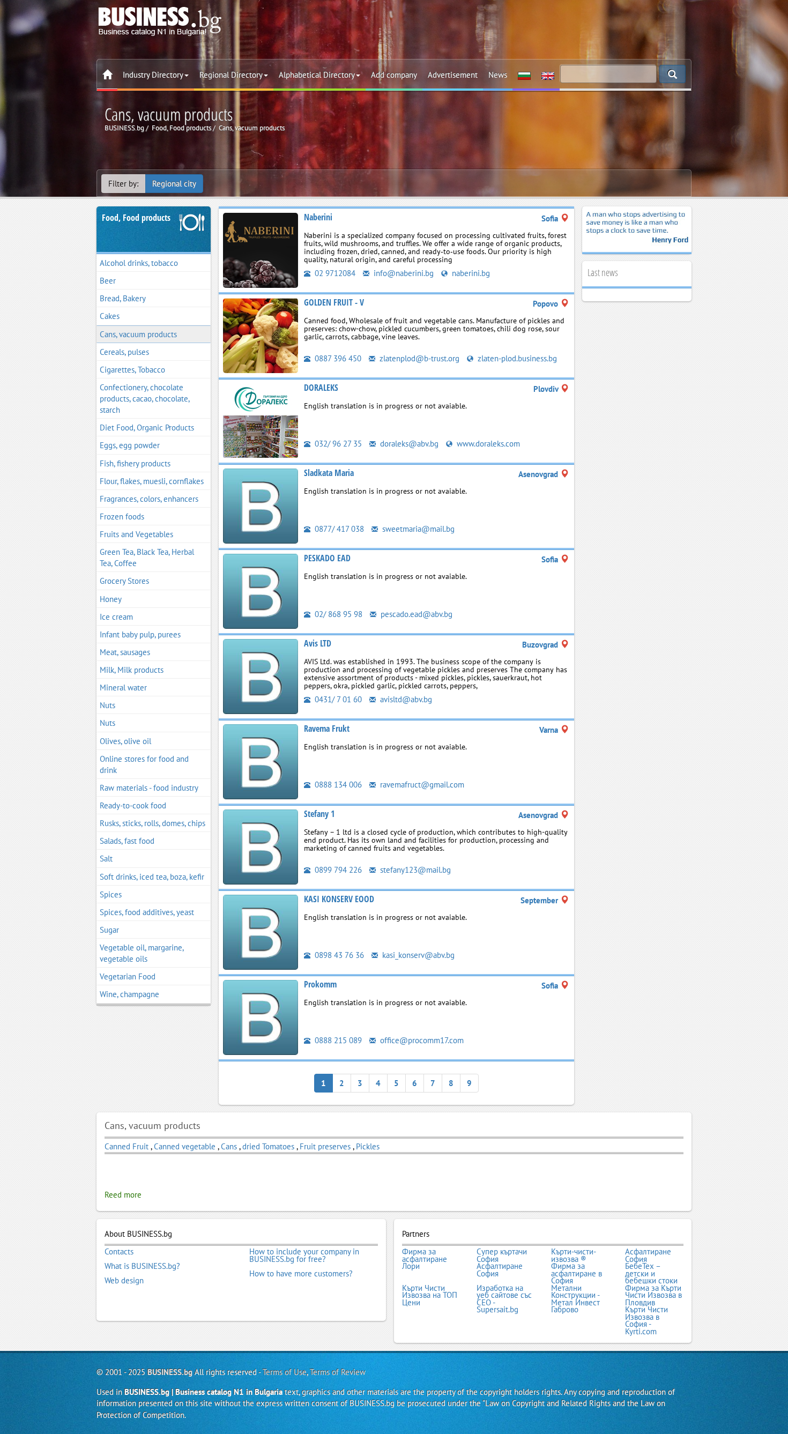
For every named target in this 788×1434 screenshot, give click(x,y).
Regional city (174, 184)
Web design (124, 1280)
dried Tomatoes (268, 1146)
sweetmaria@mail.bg (417, 529)
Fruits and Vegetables (136, 534)
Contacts (119, 1251)
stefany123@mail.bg (414, 870)
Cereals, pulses (124, 352)
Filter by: (123, 184)
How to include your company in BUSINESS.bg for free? (304, 1255)
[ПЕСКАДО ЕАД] (260, 590)
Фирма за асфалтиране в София (576, 1273)
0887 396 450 (337, 358)
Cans (229, 1146)
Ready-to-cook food (133, 805)
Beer (108, 281)
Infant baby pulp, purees (140, 634)
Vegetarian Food (127, 976)
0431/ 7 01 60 (337, 699)
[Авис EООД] (260, 676)
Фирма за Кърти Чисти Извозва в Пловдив (653, 1295)
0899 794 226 (337, 870)
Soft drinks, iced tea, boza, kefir (152, 877)
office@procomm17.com (421, 1040)
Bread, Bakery (123, 298)
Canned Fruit (126, 1146)
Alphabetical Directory (317, 75)
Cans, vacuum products (138, 334)
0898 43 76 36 (338, 955)
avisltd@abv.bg (405, 699)
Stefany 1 (319, 814)
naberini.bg (470, 273)
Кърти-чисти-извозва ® (573, 1255)
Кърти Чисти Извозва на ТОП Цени (429, 1295)
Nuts (107, 705)
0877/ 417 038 (338, 529)
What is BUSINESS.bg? (142, 1266)
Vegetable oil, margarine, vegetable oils (142, 953)
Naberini (318, 217)
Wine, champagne (129, 994)
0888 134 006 (337, 784)
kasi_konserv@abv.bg (417, 955)
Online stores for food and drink (144, 764)
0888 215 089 (337, 1040)
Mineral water (123, 687)
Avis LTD (317, 643)
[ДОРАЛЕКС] (260, 420)
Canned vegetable (184, 1146)
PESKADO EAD (327, 558)
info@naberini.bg (402, 273)
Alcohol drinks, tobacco (139, 263)
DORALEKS (321, 387)
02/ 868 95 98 (337, 614)
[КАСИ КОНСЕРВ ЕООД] (260, 931)
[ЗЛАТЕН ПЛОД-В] (260, 335)
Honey (111, 599)
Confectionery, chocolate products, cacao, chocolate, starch (145, 398)
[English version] (548, 75)
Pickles (368, 1146)
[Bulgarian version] (524, 75)
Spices (111, 894)
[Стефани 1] (260, 846)
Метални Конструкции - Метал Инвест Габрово (575, 1298)
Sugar (109, 930)
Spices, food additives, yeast (147, 912)
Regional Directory (231, 75)
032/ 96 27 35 (337, 444)
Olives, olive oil (125, 741)
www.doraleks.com (487, 444)
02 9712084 (334, 273)
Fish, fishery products (135, 463)
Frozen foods (122, 516)
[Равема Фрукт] (260, 761)
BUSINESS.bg (169, 1372)
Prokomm (320, 984)
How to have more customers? (301, 1273)
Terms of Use (285, 1372)
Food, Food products (136, 218)
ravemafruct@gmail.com (421, 784)
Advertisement (453, 75)
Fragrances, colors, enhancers (149, 499)
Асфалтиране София (648, 1255)
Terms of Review (338, 1372)
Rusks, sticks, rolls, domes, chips (152, 823)
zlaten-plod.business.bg (516, 358)
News (497, 75)
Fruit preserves (325, 1146)
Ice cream (116, 617)
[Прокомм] (260, 1017)
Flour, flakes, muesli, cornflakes (152, 481)
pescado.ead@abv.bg (415, 614)
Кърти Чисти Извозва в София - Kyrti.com (646, 1320)
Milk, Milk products (131, 670)
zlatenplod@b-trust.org (418, 358)
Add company (394, 75)
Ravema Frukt (327, 728)
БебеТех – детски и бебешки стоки (651, 1273)
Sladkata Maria (329, 473)
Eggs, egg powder (130, 445)
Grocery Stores (124, 581)
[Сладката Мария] (260, 505)
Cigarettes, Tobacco (132, 370)
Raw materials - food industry (149, 788)
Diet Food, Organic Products (147, 427)
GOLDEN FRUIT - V (334, 302)
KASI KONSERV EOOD (339, 899)
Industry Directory (153, 75)
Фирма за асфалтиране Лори (424, 1259)
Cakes (110, 316)
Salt (106, 858)
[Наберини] (260, 249)
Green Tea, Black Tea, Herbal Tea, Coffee (147, 557)
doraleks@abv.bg (408, 444)
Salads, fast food (127, 841)
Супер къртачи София (502, 1255)
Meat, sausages (125, 652)
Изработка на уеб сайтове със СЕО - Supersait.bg (504, 1298)
